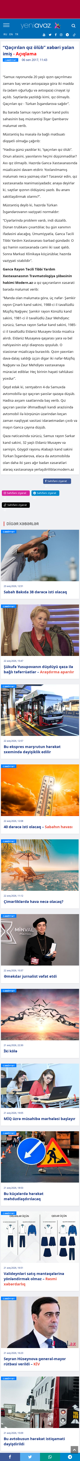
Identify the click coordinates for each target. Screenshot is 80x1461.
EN (11, 34)
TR (16, 34)
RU (5, 34)
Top (74, 1450)
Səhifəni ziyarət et (56, 483)
